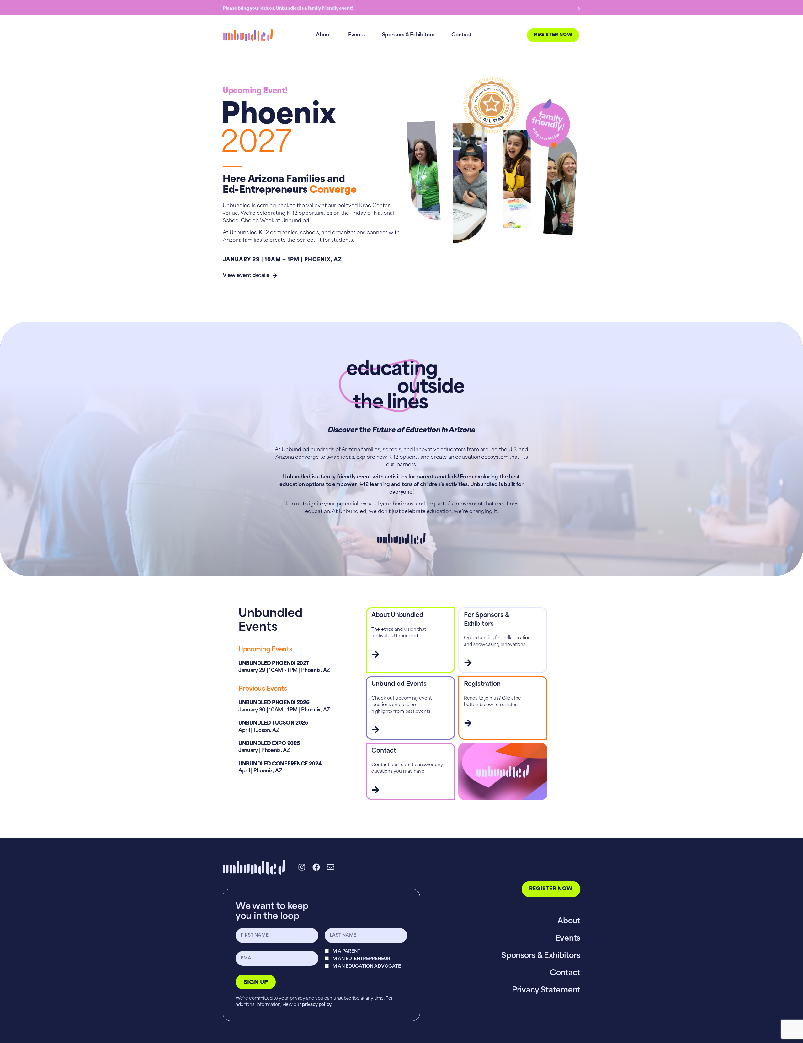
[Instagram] (302, 867)
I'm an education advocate (365, 966)
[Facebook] (316, 867)
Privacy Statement (546, 990)
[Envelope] (330, 867)
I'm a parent (345, 951)
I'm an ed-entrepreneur (360, 958)
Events (356, 35)
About (323, 35)
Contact (461, 35)
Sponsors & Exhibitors (408, 35)
